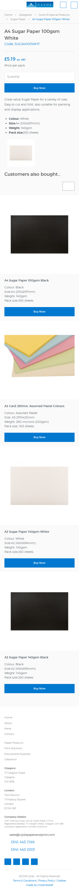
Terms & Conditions (24, 880)
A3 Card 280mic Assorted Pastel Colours (34, 406)
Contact (9, 734)
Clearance (10, 759)
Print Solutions (13, 748)
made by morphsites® (39, 885)
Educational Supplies (17, 753)
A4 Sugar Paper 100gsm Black (26, 280)
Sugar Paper (18, 19)
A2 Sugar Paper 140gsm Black (26, 657)
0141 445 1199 (23, 842)
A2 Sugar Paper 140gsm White (26, 532)
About (8, 723)
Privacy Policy (46, 880)
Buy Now (39, 88)
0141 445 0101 (23, 849)
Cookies (61, 880)
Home (8, 14)
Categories (25, 14)
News (7, 728)
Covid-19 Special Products (54, 14)
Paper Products (13, 742)
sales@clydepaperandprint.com (32, 834)
